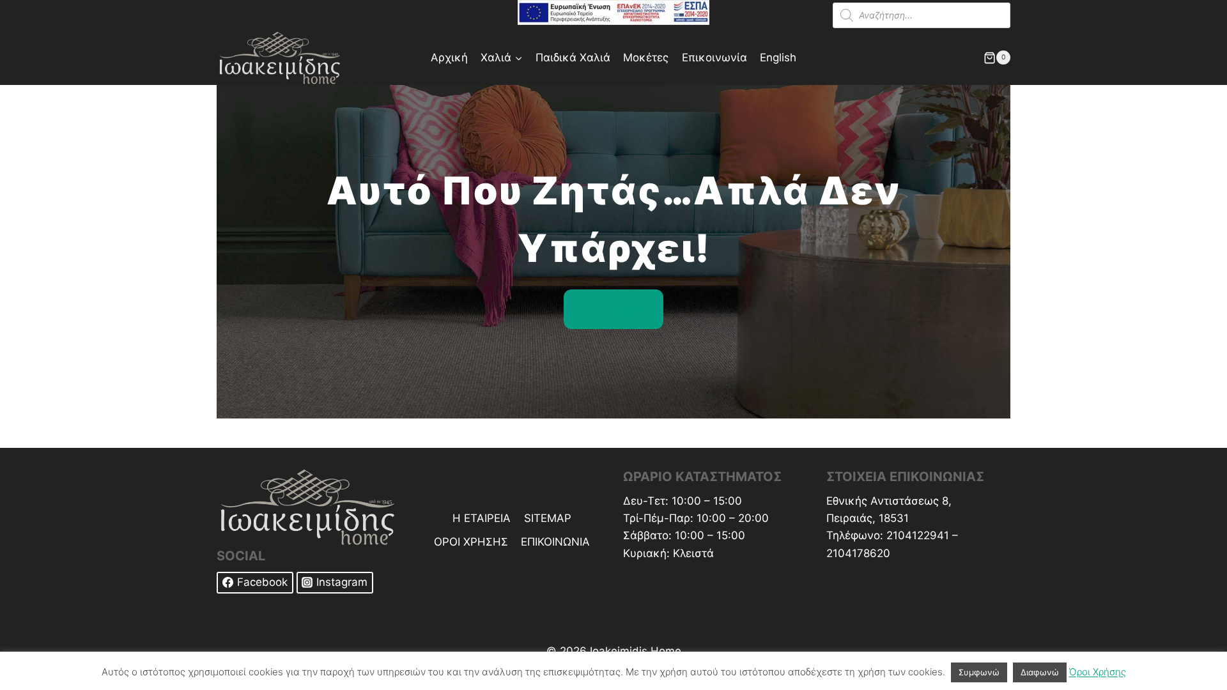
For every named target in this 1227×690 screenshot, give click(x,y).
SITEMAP (547, 518)
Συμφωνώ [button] (979, 672)
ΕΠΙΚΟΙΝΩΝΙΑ (555, 541)
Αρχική (449, 57)
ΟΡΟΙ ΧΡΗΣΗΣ (471, 541)
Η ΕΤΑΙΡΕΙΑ (481, 518)
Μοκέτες (645, 57)
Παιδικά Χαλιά (573, 57)
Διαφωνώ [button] (1040, 672)
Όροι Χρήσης (1097, 672)
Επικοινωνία (714, 57)
